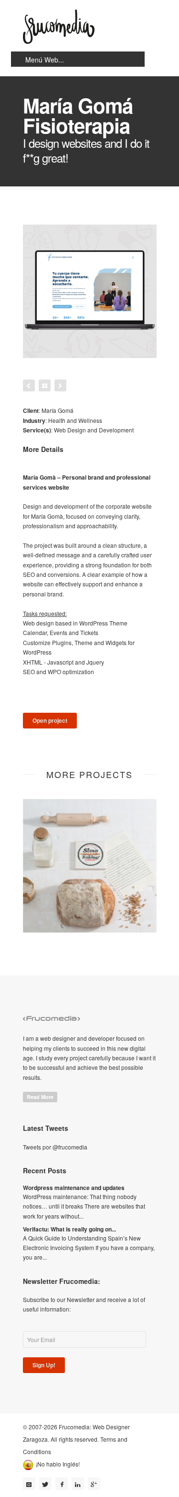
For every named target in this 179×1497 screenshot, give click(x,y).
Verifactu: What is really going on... (69, 1229)
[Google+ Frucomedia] (94, 1483)
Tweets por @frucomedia (55, 1147)
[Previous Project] (29, 385)
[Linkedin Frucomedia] (78, 1483)
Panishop (89, 917)
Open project (49, 720)
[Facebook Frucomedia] (61, 1483)
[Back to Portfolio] (45, 385)
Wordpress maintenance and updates (74, 1187)
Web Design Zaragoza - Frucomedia (59, 27)
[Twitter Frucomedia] (45, 1483)
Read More (40, 1096)
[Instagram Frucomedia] (29, 1483)
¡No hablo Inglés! (58, 1464)
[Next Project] (60, 385)
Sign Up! (43, 1365)
